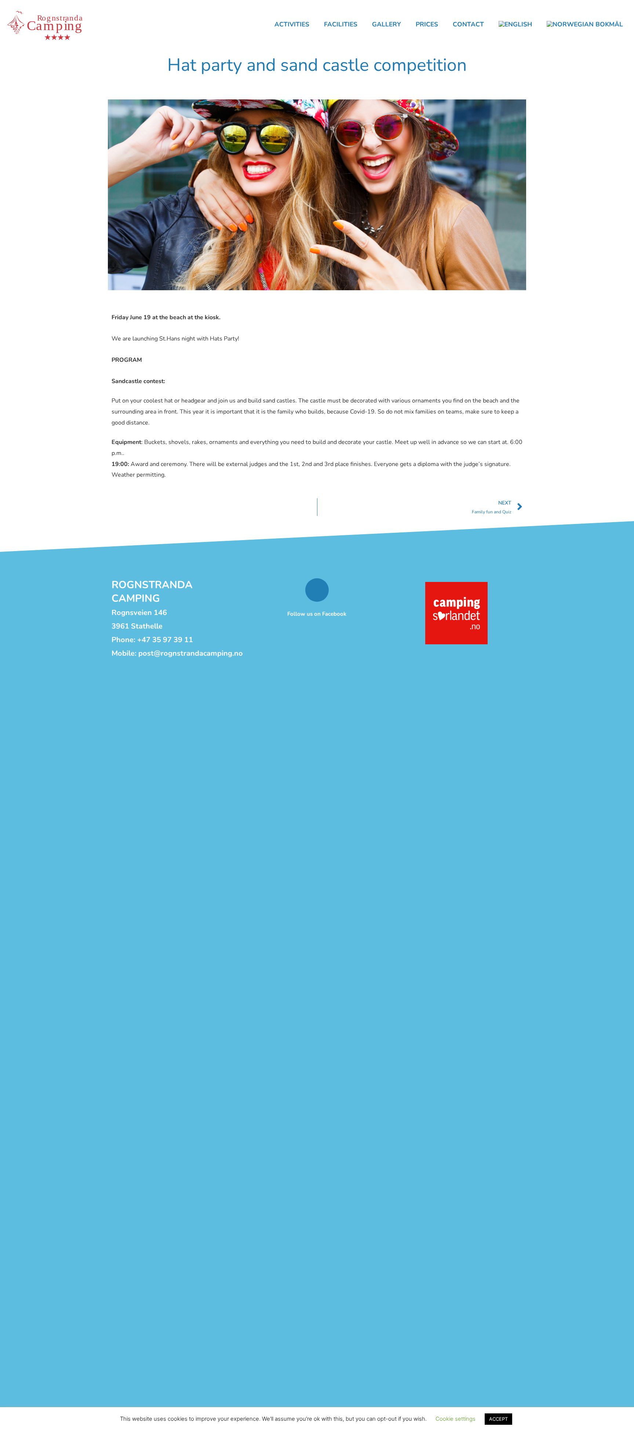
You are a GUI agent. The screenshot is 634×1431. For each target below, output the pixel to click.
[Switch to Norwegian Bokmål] (584, 24)
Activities (291, 24)
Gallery (386, 24)
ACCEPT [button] (498, 1419)
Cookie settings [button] (456, 1418)
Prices (427, 24)
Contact (468, 24)
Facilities (340, 24)
